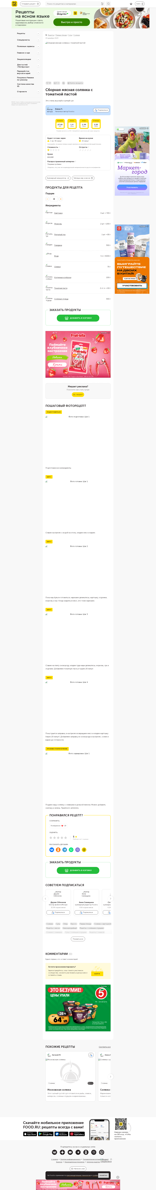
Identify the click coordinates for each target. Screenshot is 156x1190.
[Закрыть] (111, 1159)
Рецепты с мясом (53, 928)
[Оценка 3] (58, 837)
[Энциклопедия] (38, 59)
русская (50, 157)
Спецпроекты (23, 40)
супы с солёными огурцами (75, 932)
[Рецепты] (38, 33)
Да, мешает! (78, 395)
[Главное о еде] (38, 52)
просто (74, 924)
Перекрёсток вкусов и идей (23, 72)
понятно (103, 1175)
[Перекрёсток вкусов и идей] (38, 72)
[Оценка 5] (65, 837)
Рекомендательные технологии (74, 1162)
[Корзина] (131, 4)
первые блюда (85, 924)
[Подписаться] (91, 1055)
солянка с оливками (54, 932)
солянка (49, 924)
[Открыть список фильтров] (102, 3)
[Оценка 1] (51, 837)
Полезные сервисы (25, 46)
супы (58, 924)
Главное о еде (23, 53)
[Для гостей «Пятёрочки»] (38, 65)
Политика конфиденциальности (70, 1159)
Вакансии (59, 1162)
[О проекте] (38, 91)
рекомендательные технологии (79, 1175)
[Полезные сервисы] (38, 46)
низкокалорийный (70, 928)
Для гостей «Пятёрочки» (23, 66)
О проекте (22, 91)
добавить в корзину (81, 318)
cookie (95, 1175)
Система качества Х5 (25, 85)
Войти (97, 974)
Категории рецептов (93, 1162)
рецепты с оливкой (97, 932)
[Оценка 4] (62, 837)
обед (65, 924)
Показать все (78, 939)
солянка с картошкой (102, 924)
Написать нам (79, 1169)
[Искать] (108, 3)
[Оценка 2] (54, 837)
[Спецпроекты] (38, 40)
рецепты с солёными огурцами (92, 928)
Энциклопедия (24, 59)
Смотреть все (105, 1047)
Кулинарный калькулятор (56, 178)
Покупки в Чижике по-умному (25, 78)
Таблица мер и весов (81, 178)
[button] (45, 898)
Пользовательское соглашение (93, 1159)
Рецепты (21, 33)
